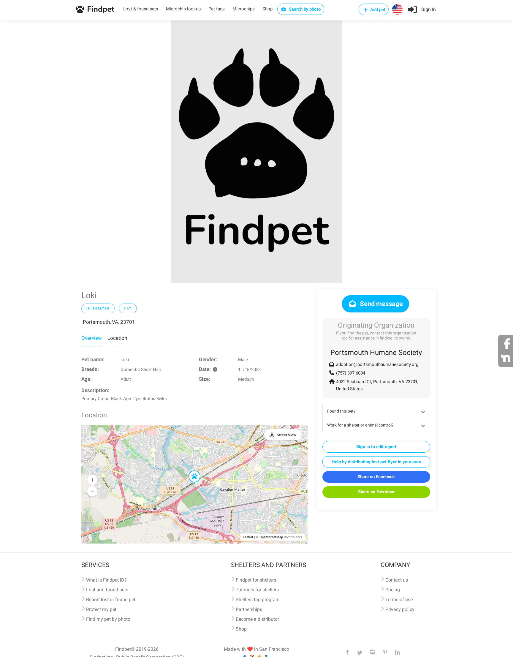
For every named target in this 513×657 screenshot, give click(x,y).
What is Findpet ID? (106, 580)
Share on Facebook (376, 476)
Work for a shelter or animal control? (360, 425)
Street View (286, 435)
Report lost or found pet (110, 599)
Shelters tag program (258, 599)
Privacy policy (399, 609)
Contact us (396, 580)
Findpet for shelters (256, 580)
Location (117, 338)
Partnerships (249, 609)
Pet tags (216, 9)
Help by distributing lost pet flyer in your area (376, 462)
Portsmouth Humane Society (376, 352)
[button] (190, 471)
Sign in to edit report (376, 446)
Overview (91, 338)
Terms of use (399, 599)
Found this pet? (341, 411)
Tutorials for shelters (257, 590)
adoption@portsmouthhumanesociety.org (377, 364)
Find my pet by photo (108, 619)
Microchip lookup (183, 9)
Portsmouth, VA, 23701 (109, 322)
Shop (267, 9)
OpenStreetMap (271, 537)
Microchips (243, 9)
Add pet (377, 9)
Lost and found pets (107, 590)
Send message (380, 303)
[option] (256, 151)
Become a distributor (257, 619)
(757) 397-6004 (350, 373)
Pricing (392, 590)
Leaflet (248, 537)
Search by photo (304, 9)
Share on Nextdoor (376, 492)
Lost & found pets (140, 9)
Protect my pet (101, 609)
